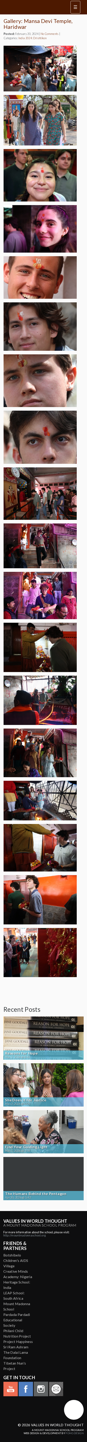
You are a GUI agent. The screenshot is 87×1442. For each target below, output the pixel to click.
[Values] (33, 7)
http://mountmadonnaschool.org (24, 1235)
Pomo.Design (75, 1433)
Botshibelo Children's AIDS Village (15, 1260)
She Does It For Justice (25, 1100)
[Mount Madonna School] (74, 1410)
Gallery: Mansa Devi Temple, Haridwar (38, 24)
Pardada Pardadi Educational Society (16, 1319)
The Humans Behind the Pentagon (35, 1193)
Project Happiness (18, 1341)
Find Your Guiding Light (26, 1147)
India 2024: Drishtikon (33, 38)
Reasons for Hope (21, 1053)
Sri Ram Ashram (15, 1347)
